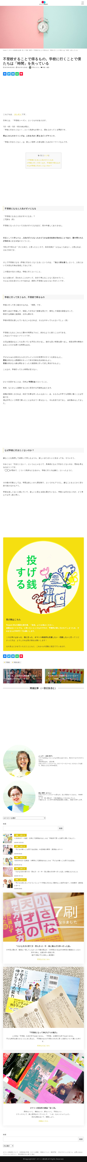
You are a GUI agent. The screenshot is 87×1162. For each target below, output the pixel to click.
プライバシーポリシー (10, 1154)
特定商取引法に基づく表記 (26, 1154)
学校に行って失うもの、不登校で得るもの (43, 163)
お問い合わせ (78, 1152)
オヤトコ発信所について (10, 1152)
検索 (4, 824)
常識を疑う (17, 662)
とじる (46, 155)
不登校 (7, 662)
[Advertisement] (43, 95)
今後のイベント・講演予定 (48, 1152)
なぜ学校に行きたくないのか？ (39, 166)
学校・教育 (46, 67)
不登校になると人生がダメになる (40, 160)
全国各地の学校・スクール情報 (29, 1152)
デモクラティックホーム (65, 1152)
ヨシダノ (18, 114)
